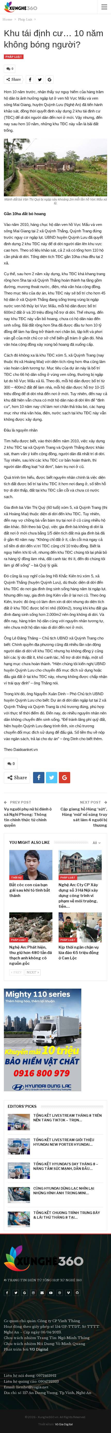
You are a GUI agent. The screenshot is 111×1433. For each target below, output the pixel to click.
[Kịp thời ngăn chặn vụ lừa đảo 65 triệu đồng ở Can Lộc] (80, 927)
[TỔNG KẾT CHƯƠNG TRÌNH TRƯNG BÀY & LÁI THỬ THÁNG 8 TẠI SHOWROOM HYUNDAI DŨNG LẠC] (19, 1219)
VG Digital (39, 1349)
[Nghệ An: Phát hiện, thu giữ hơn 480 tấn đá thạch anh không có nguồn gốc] (30, 927)
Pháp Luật (13, 56)
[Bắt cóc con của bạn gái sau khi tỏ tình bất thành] (30, 865)
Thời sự (16, 877)
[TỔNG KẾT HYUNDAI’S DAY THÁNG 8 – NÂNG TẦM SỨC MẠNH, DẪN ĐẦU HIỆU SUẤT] (19, 1170)
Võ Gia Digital (64, 1424)
